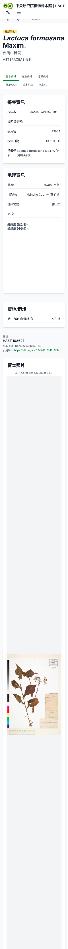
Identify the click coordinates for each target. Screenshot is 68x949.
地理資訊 (43, 76)
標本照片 (44, 84)
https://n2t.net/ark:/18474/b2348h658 (36, 350)
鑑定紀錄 (28, 84)
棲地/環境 (11, 84)
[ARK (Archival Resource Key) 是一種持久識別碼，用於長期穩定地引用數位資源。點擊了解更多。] (39, 346)
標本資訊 (11, 76)
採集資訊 (27, 76)
